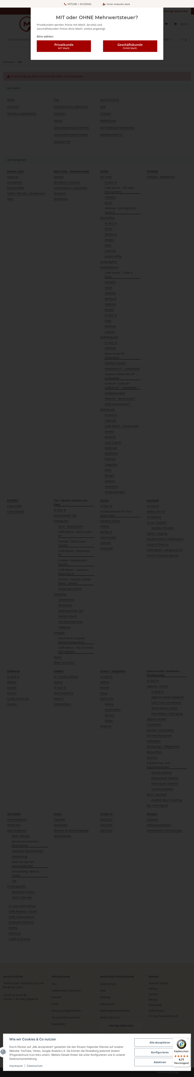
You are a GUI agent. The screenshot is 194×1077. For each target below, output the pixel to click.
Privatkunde (64, 46)
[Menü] (188, 1039)
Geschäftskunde (130, 46)
